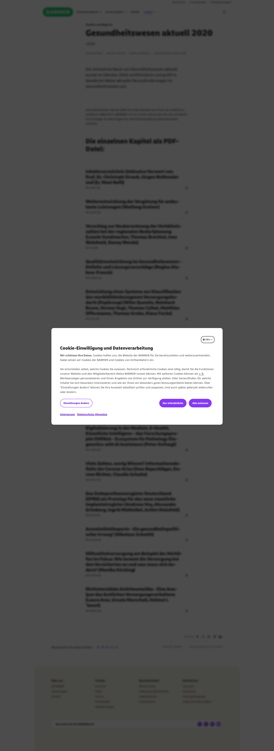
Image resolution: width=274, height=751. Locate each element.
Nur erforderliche (173, 403)
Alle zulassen (200, 403)
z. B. (201, 373)
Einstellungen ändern (76, 403)
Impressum (67, 414)
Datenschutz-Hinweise (92, 414)
